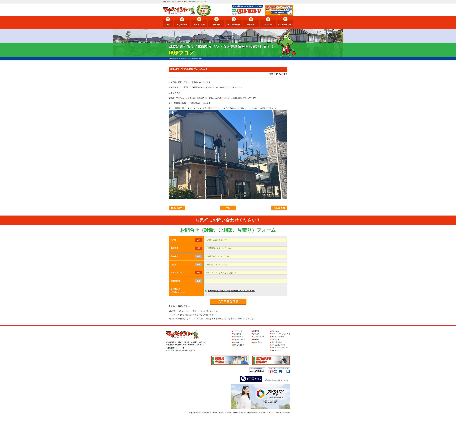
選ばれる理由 (182, 24)
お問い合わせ (257, 342)
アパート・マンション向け (280, 334)
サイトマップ (276, 350)
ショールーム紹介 (285, 24)
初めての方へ (238, 334)
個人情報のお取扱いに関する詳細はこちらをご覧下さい (231, 291)
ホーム (167, 24)
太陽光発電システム (278, 345)
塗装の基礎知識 (233, 24)
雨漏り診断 (275, 339)
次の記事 (178, 207)
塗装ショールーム (239, 339)
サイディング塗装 (277, 337)
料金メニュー (199, 24)
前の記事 (278, 207)
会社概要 (236, 342)
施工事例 (216, 24)
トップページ (238, 331)
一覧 (228, 207)
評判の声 (268, 24)
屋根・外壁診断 (276, 342)
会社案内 (250, 24)
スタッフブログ (258, 337)
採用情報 (256, 339)
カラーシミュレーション (279, 348)
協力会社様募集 (238, 345)
